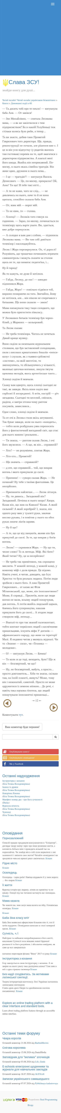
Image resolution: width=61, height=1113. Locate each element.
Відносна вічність (10, 805)
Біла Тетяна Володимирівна (16, 783)
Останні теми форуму (21, 1033)
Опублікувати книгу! (19, 751)
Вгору (30, 1105)
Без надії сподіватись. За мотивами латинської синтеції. (25, 975)
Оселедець (9, 872)
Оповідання (12, 833)
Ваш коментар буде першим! (22, 727)
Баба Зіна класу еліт (15, 918)
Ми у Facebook (16, 763)
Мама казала (10, 900)
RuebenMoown (41, 1042)
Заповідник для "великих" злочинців (26, 1057)
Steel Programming (48, 1099)
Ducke (6, 802)
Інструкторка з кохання (13, 780)
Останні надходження (21, 775)
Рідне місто (9, 863)
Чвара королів (11, 1038)
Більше (49, 858)
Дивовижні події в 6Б (21, 103)
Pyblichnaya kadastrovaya (46, 1083)
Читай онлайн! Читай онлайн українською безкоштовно (28, 100)
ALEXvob (39, 1073)
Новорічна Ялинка (11, 793)
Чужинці (6, 811)
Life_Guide (40, 1061)
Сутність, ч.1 (10, 933)
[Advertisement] (30, 41)
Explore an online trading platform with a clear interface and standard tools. (27, 1004)
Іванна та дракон (10, 786)
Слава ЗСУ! (24, 82)
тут (21, 714)
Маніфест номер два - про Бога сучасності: (22, 799)
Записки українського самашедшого (25, 1079)
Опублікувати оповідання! (22, 757)
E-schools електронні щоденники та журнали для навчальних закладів (25, 1067)
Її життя (7, 885)
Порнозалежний (12, 838)
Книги (5, 103)
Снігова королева (13, 1047)
